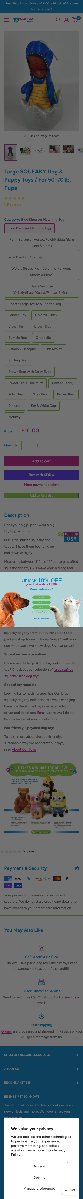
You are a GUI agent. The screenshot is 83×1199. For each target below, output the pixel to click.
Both (41, 607)
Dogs (41, 597)
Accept (39, 1166)
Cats (41, 602)
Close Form (41, 612)
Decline (39, 1177)
